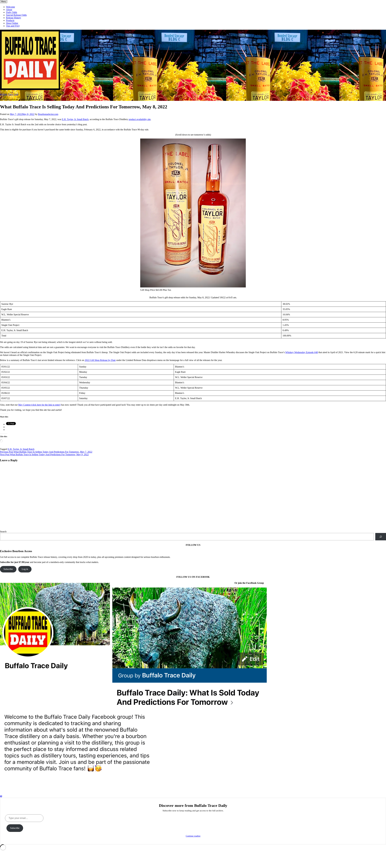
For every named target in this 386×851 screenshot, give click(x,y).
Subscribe (14, 828)
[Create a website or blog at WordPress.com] (1, 796)
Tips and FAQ (13, 26)
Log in (25, 569)
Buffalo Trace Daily (9, 94)
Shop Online (12, 23)
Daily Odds (11, 12)
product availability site (140, 119)
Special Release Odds (16, 15)
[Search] (380, 536)
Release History (13, 17)
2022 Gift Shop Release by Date (100, 360)
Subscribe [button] (8, 569)
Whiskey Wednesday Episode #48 (301, 352)
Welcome (10, 7)
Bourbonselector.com (48, 114)
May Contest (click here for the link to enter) (39, 404)
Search (3, 531)
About (9, 9)
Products (10, 20)
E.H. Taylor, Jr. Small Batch (75, 119)
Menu (3, 1)
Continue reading (193, 836)
